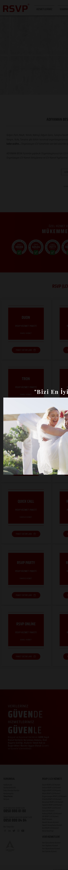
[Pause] (7, 470)
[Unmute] (13, 470)
